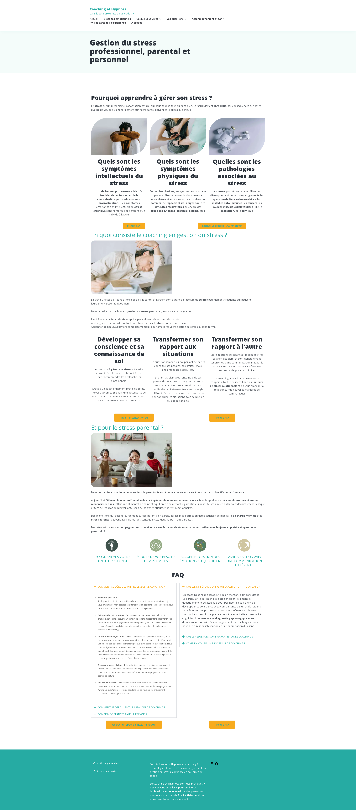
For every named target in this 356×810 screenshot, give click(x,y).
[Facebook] (216, 763)
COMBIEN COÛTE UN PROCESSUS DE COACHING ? (215, 643)
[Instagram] (212, 763)
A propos (136, 22)
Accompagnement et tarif (208, 18)
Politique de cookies (105, 771)
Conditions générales (106, 763)
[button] (133, 586)
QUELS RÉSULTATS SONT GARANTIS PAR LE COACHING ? (219, 636)
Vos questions (175, 18)
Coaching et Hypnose (112, 11)
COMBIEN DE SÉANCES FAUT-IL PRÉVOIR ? (122, 714)
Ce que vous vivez (147, 18)
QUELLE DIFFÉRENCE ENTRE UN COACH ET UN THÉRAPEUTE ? (223, 586)
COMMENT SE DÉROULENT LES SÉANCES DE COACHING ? (131, 707)
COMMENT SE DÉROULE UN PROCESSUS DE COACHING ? (131, 586)
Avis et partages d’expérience (108, 22)
